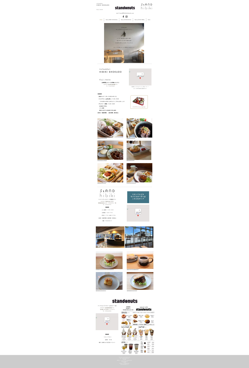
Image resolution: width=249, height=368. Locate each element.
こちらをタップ (138, 199)
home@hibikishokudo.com (126, 13)
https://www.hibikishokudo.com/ (125, 357)
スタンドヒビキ (138, 194)
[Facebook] (123, 16)
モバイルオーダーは (138, 196)
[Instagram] (126, 16)
